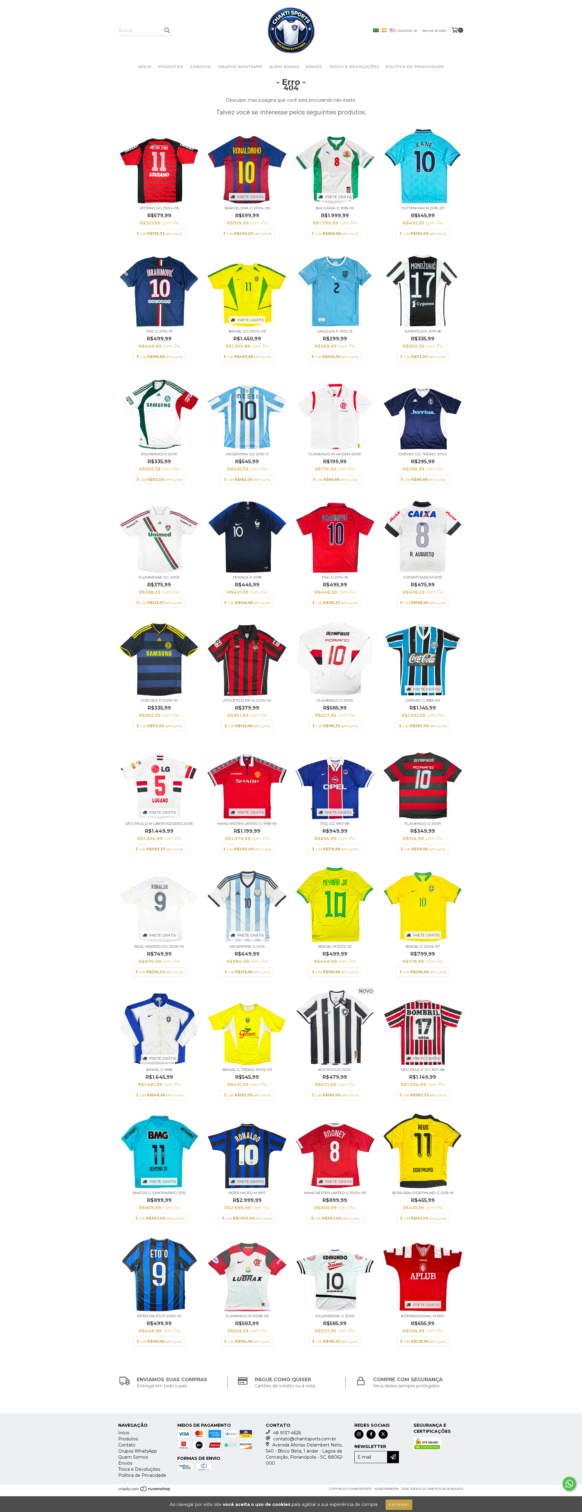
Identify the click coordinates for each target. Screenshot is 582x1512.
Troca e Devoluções (354, 66)
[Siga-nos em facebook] (371, 1434)
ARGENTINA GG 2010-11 (247, 454)
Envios (314, 66)
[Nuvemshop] (144, 1491)
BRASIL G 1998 (159, 1069)
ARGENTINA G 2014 (247, 946)
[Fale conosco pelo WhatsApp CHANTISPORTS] (569, 1484)
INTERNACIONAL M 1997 (423, 1316)
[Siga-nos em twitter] (383, 1434)
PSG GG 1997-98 (335, 823)
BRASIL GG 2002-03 (247, 331)
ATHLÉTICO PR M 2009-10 (247, 700)
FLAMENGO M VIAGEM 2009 (335, 454)
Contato (200, 66)
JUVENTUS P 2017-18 (422, 331)
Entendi (399, 1504)
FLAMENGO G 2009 (335, 700)
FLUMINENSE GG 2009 (159, 577)
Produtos (171, 66)
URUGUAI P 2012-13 (335, 331)
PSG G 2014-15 (159, 331)
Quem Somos (284, 66)
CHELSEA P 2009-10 (159, 700)
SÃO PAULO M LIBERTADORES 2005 (159, 823)
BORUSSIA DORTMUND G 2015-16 (422, 1192)
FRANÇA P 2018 (247, 577)
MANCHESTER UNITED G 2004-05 (335, 1192)
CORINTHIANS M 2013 (422, 577)
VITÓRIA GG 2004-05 (159, 208)
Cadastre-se (407, 31)
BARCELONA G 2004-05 (247, 208)
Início (145, 66)
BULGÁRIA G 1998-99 (335, 208)
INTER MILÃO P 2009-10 (159, 1316)
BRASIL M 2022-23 (335, 946)
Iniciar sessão (434, 31)
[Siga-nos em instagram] (358, 1434)
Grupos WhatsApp (240, 66)
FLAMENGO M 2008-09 (247, 1316)
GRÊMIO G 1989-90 (422, 700)
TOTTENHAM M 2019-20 (422, 208)
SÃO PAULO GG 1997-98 (423, 1069)
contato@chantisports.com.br (304, 1439)
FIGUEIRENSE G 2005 (335, 1316)
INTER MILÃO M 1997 (247, 1192)
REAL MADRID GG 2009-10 (159, 946)
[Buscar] (167, 30)
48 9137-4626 (287, 1433)
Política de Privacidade (415, 66)
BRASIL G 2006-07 (423, 946)
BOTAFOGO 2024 (334, 1069)
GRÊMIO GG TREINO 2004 (422, 454)
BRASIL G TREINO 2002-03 (247, 1069)
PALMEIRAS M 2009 (159, 454)
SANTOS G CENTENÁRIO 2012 (159, 1192)
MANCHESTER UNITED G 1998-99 (247, 823)
